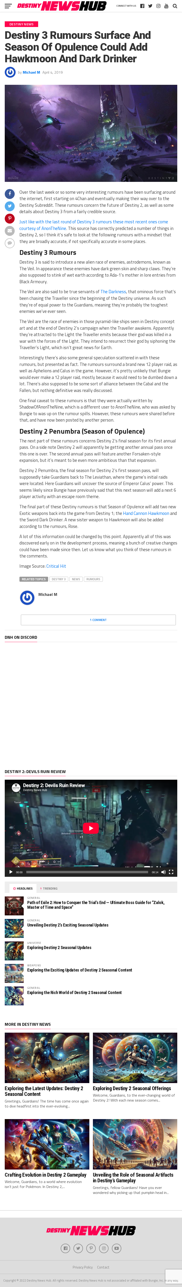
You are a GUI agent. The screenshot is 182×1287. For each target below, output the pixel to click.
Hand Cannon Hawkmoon (146, 513)
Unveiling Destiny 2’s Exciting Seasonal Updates (68, 924)
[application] (91, 828)
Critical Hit (56, 566)
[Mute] (163, 872)
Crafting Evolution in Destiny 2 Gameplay (45, 1175)
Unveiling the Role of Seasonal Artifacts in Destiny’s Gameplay (133, 1178)
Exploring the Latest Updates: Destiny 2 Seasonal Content (44, 1091)
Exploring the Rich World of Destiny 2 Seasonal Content (74, 992)
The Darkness (113, 291)
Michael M (31, 72)
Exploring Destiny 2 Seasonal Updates (59, 947)
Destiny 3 (59, 579)
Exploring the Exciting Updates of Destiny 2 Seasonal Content (79, 970)
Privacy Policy (83, 1267)
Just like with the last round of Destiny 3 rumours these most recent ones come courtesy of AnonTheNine (93, 225)
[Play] (11, 872)
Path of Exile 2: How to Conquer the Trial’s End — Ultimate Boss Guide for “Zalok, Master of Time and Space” (95, 905)
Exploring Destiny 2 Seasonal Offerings (132, 1088)
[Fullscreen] (171, 872)
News (76, 579)
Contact (103, 1267)
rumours (93, 579)
